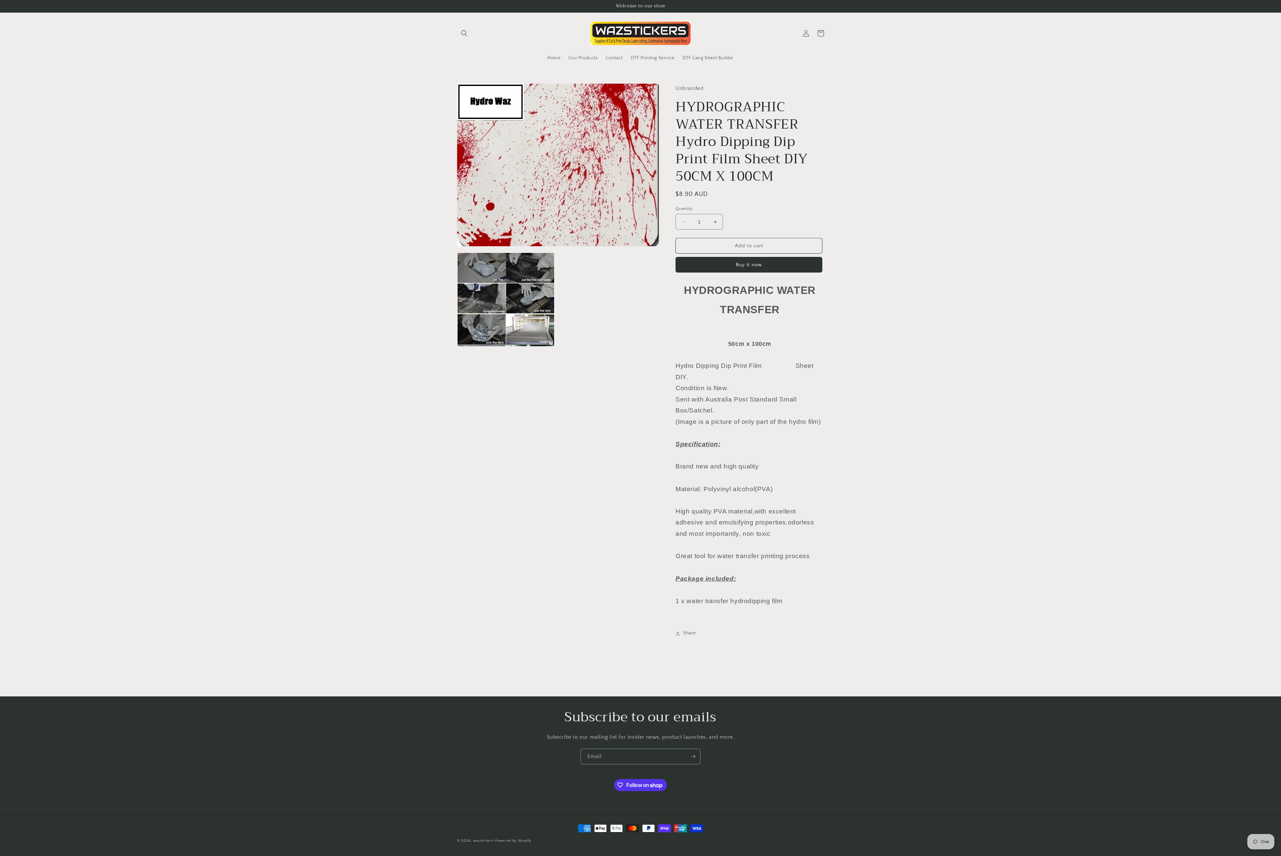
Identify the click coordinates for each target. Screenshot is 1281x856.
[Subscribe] (693, 756)
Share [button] (689, 633)
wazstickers (483, 841)
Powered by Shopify (513, 841)
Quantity (684, 208)
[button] (464, 33)
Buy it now (749, 265)
